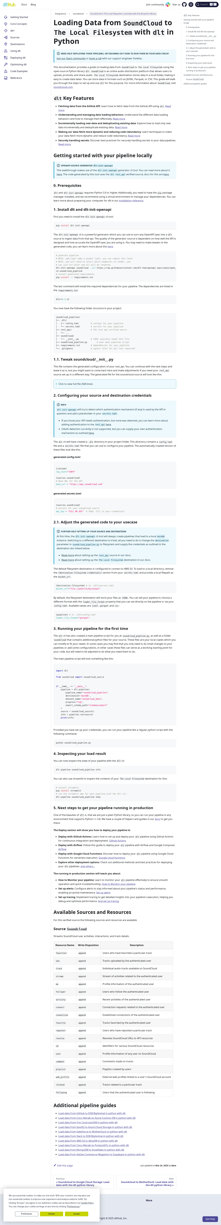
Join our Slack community (71, 58)
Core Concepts (18, 24)
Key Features (192, 15)
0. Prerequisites (193, 27)
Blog (33, 4)
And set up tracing (108, 901)
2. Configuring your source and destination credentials (200, 42)
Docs (24, 4)
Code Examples (19, 71)
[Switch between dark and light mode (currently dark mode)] (191, 4)
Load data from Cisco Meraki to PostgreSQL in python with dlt (93, 1145)
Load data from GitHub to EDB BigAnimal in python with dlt (92, 1113)
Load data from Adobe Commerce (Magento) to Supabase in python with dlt (101, 1154)
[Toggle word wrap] (167, 255)
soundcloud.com (63, 87)
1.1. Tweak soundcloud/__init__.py (201, 36)
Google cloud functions (112, 857)
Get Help (210, 1219)
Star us (176, 4)
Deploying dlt (18, 57)
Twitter (150, 1211)
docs (157, 819)
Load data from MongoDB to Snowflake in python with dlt (91, 1149)
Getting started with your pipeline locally (199, 21)
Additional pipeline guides (195, 83)
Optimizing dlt (18, 64)
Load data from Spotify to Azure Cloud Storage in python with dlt (95, 1127)
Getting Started (19, 17)
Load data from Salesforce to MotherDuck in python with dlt (92, 1131)
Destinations (17, 44)
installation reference (131, 200)
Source (195, 79)
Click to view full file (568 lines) (75, 384)
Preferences (26, 1214)
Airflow (62, 849)
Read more (119, 118)
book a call (95, 58)
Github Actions (117, 840)
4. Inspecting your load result (199, 63)
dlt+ (12, 30)
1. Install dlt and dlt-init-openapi (200, 31)
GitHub (150, 1206)
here (59, 174)
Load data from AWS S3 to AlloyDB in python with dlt (88, 1140)
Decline (51, 1214)
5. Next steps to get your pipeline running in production (201, 69)
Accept (77, 1214)
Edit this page (65, 1165)
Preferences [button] (73, 1206)
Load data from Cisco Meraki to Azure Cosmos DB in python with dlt (97, 1118)
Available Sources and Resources (198, 75)
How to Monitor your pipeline (118, 884)
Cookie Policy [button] (87, 1203)
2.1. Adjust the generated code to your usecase (201, 49)
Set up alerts (103, 892)
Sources (15, 37)
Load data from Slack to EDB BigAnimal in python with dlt (90, 1136)
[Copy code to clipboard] (172, 225)
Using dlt (15, 51)
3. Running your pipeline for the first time (200, 57)
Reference (16, 78)
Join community (155, 4)
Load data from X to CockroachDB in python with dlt (88, 1122)
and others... (88, 866)
